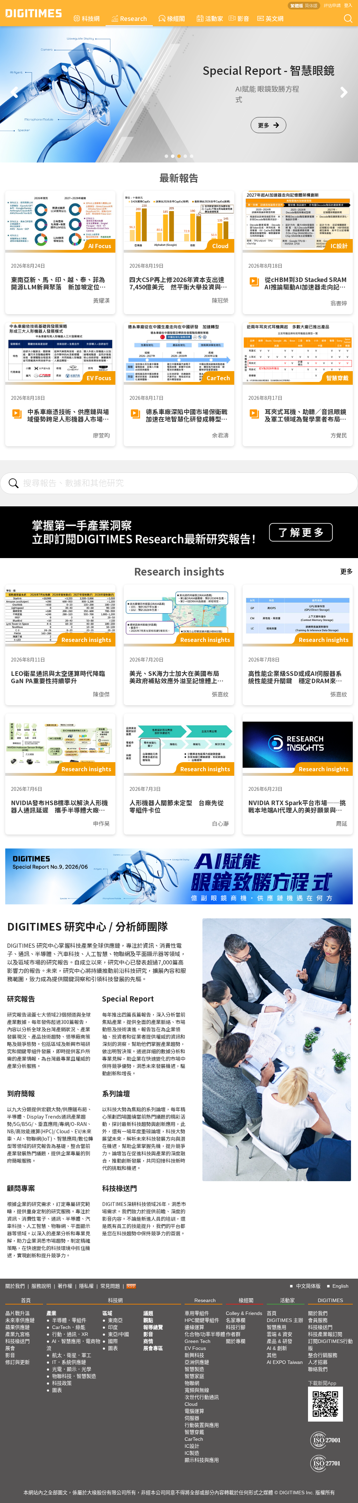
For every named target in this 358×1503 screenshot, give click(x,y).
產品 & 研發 (279, 1341)
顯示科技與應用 (202, 1460)
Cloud (191, 1404)
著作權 (65, 1286)
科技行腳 (235, 1327)
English (340, 1286)
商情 (148, 1341)
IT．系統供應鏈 (69, 1362)
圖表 (57, 1390)
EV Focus (195, 1348)
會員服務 (318, 1320)
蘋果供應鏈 (17, 1327)
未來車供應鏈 (20, 1320)
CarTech (194, 1439)
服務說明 (41, 1286)
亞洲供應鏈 (197, 1362)
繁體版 (297, 5)
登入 (348, 5)
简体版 (311, 5)
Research (133, 18)
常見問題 (110, 1286)
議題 (148, 1313)
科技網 (91, 18)
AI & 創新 (277, 1348)
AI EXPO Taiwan (285, 1362)
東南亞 (115, 1320)
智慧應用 (276, 1327)
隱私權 (86, 1286)
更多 (263, 135)
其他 (272, 1355)
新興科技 (194, 1355)
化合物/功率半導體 (205, 1334)
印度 (113, 1327)
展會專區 (153, 1348)
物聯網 (192, 1383)
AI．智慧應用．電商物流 (73, 1344)
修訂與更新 (17, 1362)
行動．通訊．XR (70, 1334)
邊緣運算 (194, 1327)
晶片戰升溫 (17, 1313)
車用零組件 (197, 1313)
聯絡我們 (318, 1369)
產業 (51, 1313)
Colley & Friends (244, 1313)
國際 (113, 1341)
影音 (240, 18)
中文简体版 (308, 1286)
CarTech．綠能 (68, 1327)
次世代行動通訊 (202, 1397)
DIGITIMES (330, 1300)
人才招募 (318, 1362)
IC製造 (192, 1453)
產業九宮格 (17, 1334)
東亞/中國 (118, 1334)
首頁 (26, 1300)
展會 (10, 1348)
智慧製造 (194, 1369)
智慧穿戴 (194, 1432)
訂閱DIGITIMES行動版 (330, 1344)
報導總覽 (153, 1327)
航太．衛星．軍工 (71, 1355)
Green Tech (197, 1341)
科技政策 (62, 1383)
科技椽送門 (17, 1341)
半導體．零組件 (69, 1320)
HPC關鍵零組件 (202, 1320)
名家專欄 (235, 1320)
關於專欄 (235, 1341)
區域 (107, 1313)
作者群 (233, 1334)
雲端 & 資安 (279, 1334)
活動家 (214, 18)
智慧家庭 (194, 1376)
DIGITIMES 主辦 (285, 1320)
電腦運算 (194, 1411)
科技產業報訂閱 (325, 1334)
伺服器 (192, 1418)
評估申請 (332, 5)
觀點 (148, 1320)
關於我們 (15, 1286)
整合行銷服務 (322, 1355)
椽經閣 (176, 18)
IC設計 (192, 1446)
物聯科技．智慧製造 (74, 1376)
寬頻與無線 (197, 1390)
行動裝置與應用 (202, 1425)
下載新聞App (322, 1383)
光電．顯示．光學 (71, 1369)
